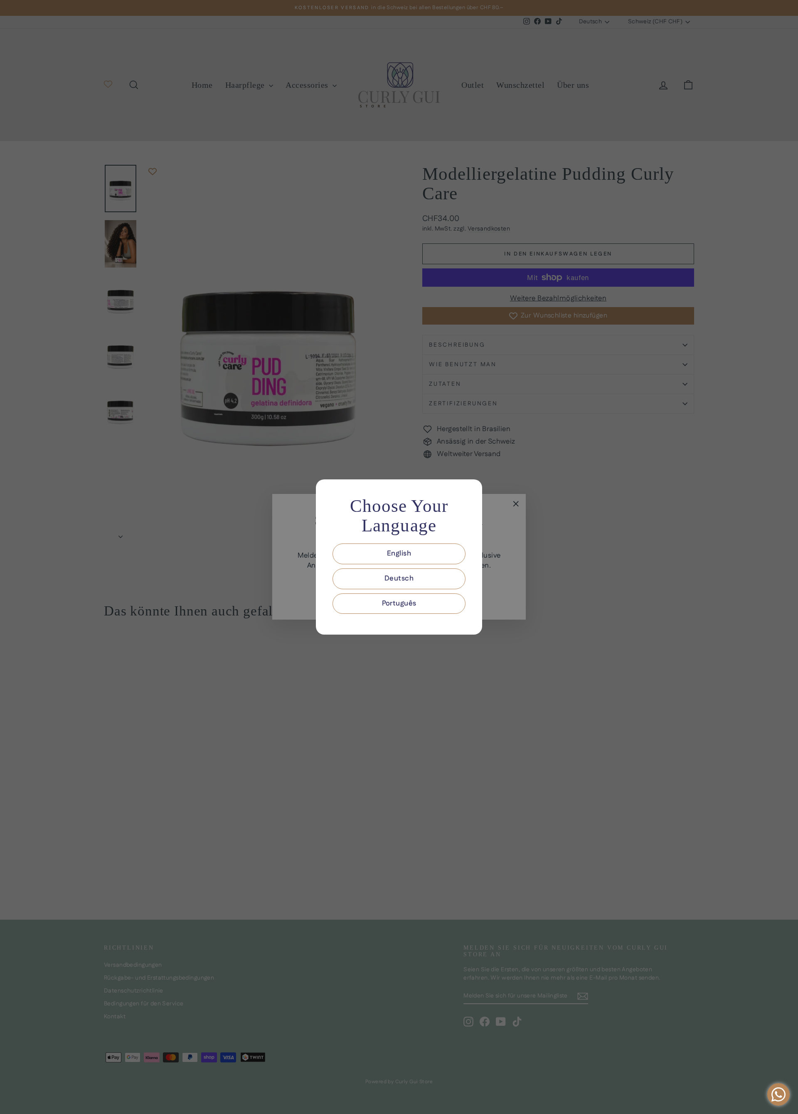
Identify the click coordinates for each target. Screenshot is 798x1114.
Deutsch (399, 578)
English (399, 553)
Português (399, 603)
